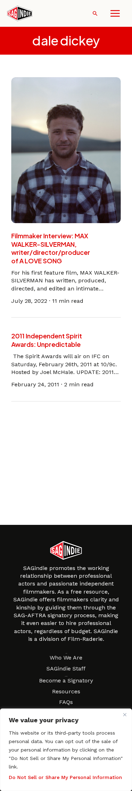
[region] (66, 750)
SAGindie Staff (66, 668)
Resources (66, 691)
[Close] (124, 714)
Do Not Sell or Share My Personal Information (65, 777)
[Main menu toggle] (115, 13)
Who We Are (66, 657)
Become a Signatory (66, 680)
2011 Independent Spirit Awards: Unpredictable (46, 340)
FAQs (66, 702)
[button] (95, 13)
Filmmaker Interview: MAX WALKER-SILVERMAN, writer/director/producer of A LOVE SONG (50, 248)
